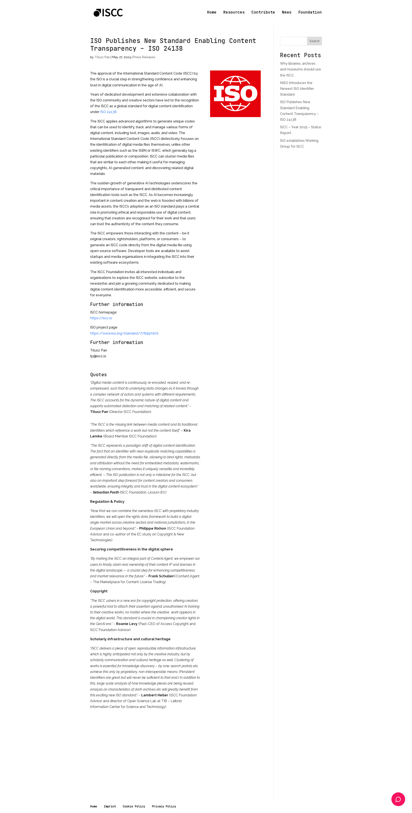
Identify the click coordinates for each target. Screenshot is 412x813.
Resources (234, 13)
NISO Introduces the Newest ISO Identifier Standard (297, 88)
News (286, 13)
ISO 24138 (108, 112)
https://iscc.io (101, 318)
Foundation (310, 13)
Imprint (110, 806)
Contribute (263, 13)
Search (314, 41)
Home (212, 13)
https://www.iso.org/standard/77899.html (124, 333)
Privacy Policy (164, 806)
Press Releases (144, 57)
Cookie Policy (134, 806)
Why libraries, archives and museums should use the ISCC (300, 69)
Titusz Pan (102, 57)
